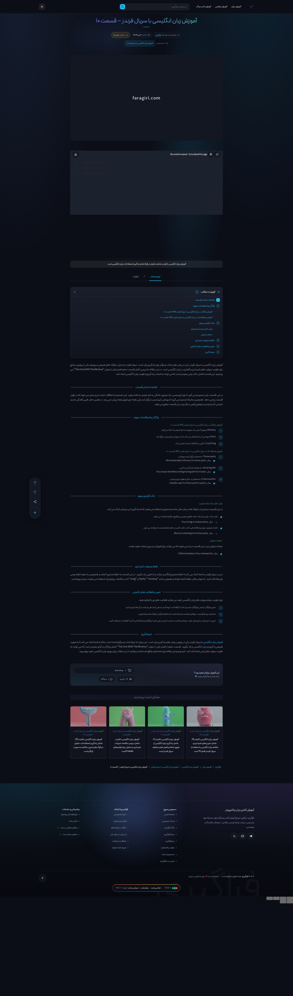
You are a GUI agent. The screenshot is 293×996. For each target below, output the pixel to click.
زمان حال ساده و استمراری (201, 329)
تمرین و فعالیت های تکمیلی (202, 346)
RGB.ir (119, 887)
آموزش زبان (207, 767)
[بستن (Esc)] (290, 898)
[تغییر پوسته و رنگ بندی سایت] (42, 7)
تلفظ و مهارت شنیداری (205, 340)
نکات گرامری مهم (207, 323)
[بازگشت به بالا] (35, 513)
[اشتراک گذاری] (35, 501)
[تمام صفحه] (276, 898)
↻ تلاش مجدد (146, 101)
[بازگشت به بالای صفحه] (42, 878)
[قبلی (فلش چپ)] (290, 901)
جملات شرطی (206, 334)
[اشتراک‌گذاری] (283, 898)
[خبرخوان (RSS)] (234, 836)
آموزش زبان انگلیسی (213, 642)
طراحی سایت (156, 887)
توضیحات (155, 277)
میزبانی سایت (133, 887)
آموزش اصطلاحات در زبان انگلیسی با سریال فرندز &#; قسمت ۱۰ (186, 317)
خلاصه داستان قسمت (205, 300)
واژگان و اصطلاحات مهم (204, 306)
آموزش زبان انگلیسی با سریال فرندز (140, 43)
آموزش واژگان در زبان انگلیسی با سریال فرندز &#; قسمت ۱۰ (188, 311)
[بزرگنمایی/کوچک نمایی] (269, 898)
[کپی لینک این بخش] (67, 388)
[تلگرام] (250, 836)
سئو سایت (145, 887)
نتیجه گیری (210, 352)
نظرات (136, 277)
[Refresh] (217, 154)
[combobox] (157, 6)
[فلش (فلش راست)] (283, 901)
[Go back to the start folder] (75, 154)
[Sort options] (211, 154)
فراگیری (158, 35)
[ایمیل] (242, 836)
